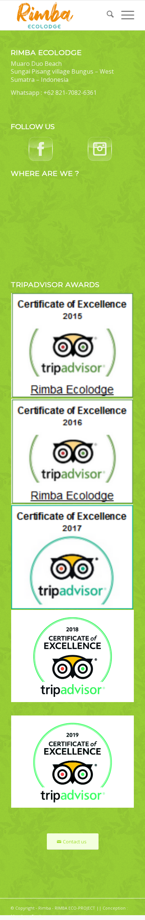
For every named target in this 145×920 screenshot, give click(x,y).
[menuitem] (106, 15)
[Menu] (124, 15)
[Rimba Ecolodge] (60, 15)
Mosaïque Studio (27, 916)
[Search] (106, 15)
